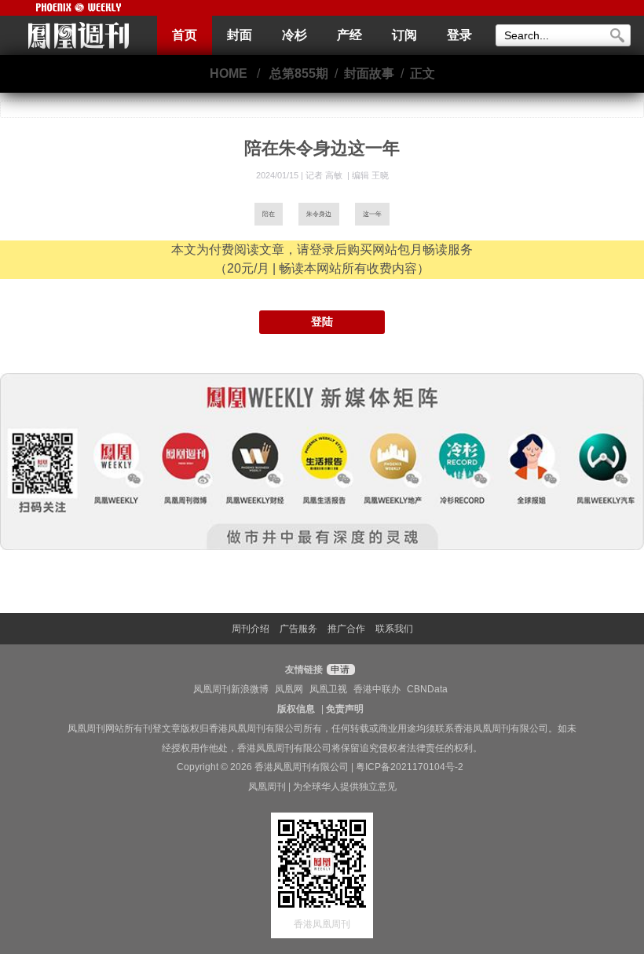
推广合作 (346, 628)
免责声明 (345, 708)
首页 (184, 35)
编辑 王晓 (370, 175)
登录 (459, 35)
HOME (228, 73)
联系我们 (394, 628)
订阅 (404, 35)
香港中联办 (377, 689)
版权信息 (296, 708)
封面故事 (369, 73)
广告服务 (298, 628)
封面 (239, 35)
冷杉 (294, 35)
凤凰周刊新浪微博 (231, 689)
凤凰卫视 (328, 689)
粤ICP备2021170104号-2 (409, 766)
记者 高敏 (325, 175)
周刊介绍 (250, 628)
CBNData (427, 689)
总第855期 (298, 73)
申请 (338, 669)
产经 (349, 35)
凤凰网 (289, 689)
